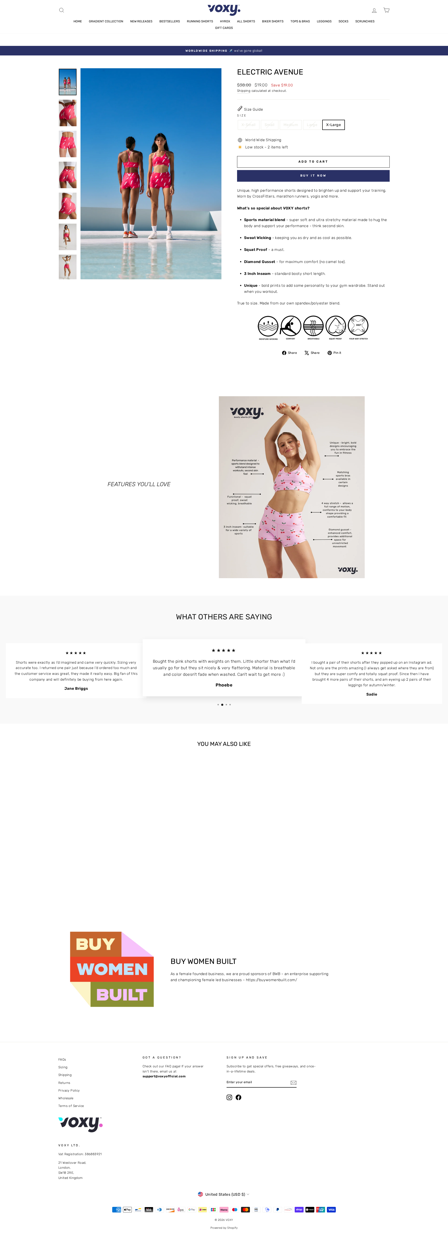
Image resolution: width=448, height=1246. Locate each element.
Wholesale (66, 1098)
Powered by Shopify (224, 1227)
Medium (291, 125)
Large (312, 125)
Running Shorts (200, 21)
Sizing (62, 1067)
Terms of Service (71, 1106)
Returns (64, 1083)
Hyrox (225, 21)
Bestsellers (169, 21)
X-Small (249, 125)
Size (242, 115)
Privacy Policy (69, 1090)
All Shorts (246, 21)
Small (270, 125)
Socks (343, 21)
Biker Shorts (273, 21)
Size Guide (253, 109)
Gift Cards (224, 28)
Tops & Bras (300, 21)
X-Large (333, 125)
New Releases (141, 21)
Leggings (324, 21)
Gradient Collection (106, 21)
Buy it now (313, 175)
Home (78, 21)
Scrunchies (364, 21)
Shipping (243, 90)
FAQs (62, 1059)
